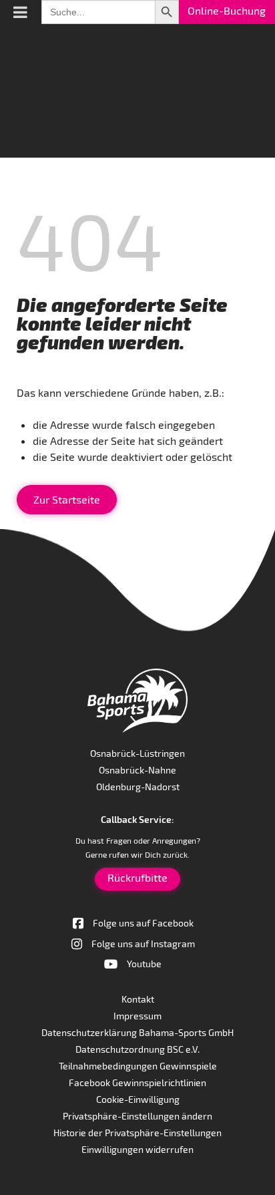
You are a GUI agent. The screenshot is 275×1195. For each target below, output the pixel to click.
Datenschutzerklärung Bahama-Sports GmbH (137, 1032)
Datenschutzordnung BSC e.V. (137, 1049)
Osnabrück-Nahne (137, 770)
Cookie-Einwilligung (138, 1099)
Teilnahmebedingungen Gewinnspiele (138, 1065)
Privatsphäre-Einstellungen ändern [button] (137, 1116)
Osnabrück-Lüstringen (137, 753)
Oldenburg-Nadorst (138, 786)
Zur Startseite (66, 499)
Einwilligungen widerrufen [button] (137, 1149)
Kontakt (137, 999)
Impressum (137, 1015)
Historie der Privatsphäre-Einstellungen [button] (137, 1132)
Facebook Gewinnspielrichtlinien (137, 1082)
